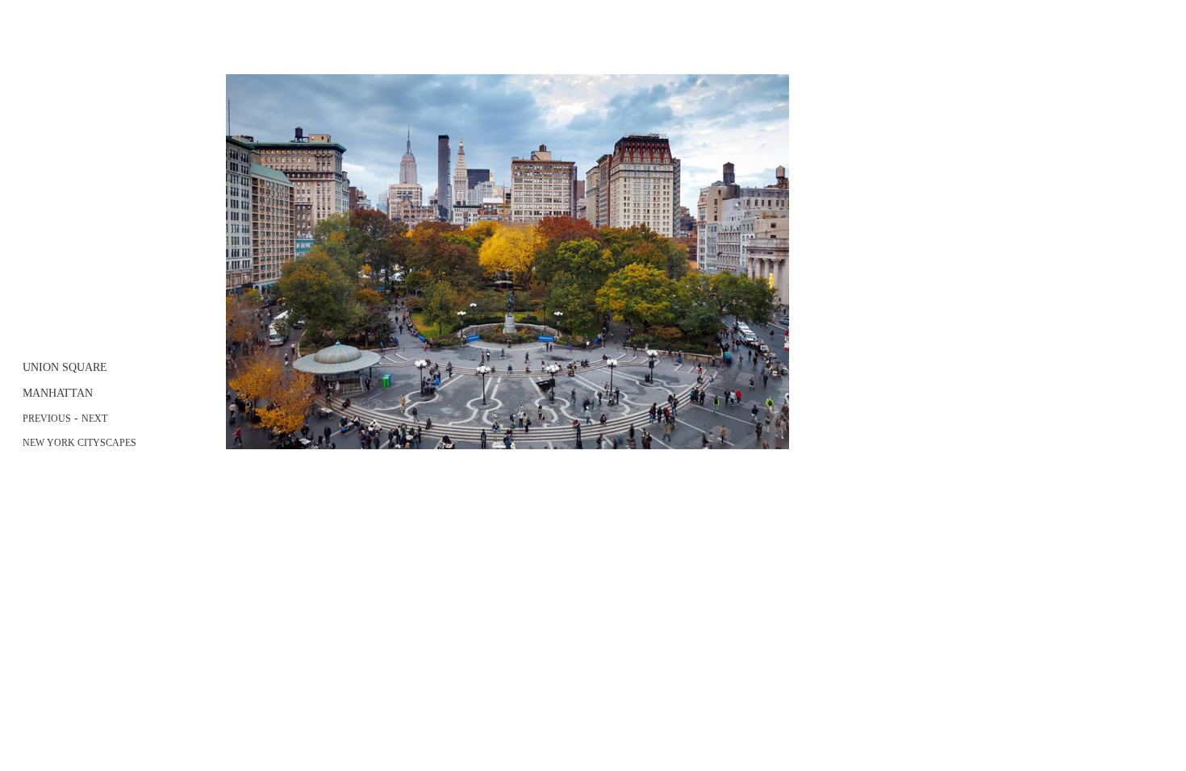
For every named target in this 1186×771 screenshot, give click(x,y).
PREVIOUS (47, 418)
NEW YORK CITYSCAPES (79, 442)
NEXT (94, 418)
